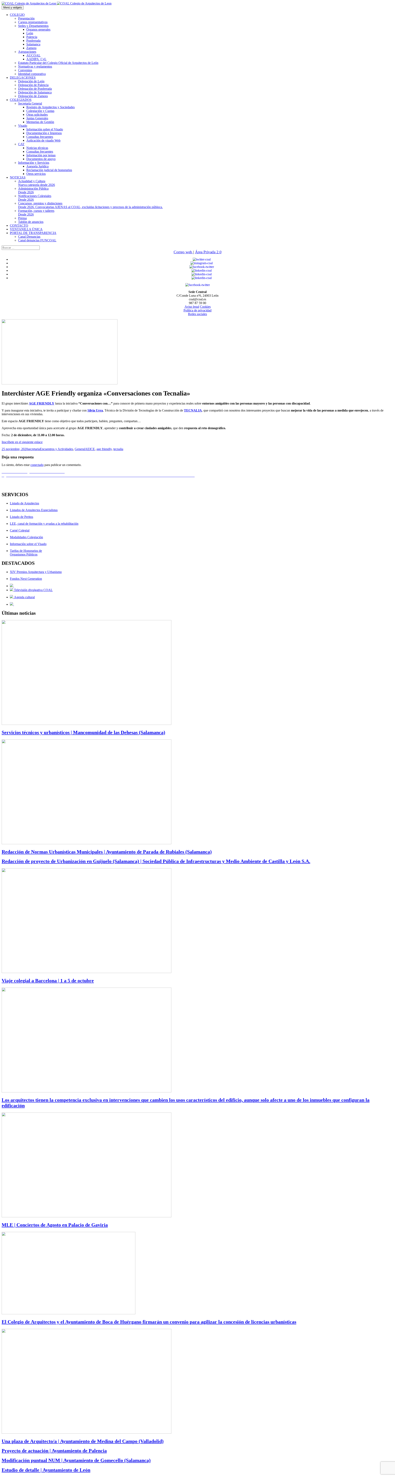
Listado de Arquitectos (24, 503)
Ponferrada (33, 40)
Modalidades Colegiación (26, 537)
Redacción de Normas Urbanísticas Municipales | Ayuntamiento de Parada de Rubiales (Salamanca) (107, 851)
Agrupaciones (27, 51)
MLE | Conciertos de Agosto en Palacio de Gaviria (55, 1225)
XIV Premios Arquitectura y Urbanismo (36, 572)
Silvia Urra (95, 410)
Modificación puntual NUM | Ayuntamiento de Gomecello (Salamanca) (76, 1460)
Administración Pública (33, 190)
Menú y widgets (12, 7)
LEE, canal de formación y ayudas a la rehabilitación (44, 523)
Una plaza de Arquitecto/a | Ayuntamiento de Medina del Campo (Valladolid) (83, 1441)
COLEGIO (17, 14)
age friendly (104, 449)
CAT (21, 144)
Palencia (31, 37)
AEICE (90, 449)
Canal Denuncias (29, 236)
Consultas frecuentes (39, 136)
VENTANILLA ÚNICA (26, 229)
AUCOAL (33, 55)
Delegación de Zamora (33, 96)
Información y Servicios (33, 162)
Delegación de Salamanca (35, 92)
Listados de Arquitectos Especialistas (34, 510)
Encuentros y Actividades (56, 449)
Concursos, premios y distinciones (90, 205)
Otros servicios (36, 173)
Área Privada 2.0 (208, 252)
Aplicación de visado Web (43, 140)
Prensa (22, 218)
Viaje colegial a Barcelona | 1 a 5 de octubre (48, 980)
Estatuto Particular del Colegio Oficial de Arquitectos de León (58, 63)
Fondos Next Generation (26, 578)
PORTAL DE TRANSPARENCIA (33, 233)
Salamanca (33, 44)
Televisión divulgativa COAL (33, 590)
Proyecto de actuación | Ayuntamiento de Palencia (54, 1450)
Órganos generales (38, 29)
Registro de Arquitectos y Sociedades (50, 107)
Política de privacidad (197, 310)
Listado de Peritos (21, 517)
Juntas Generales (37, 118)
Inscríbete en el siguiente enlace (22, 442)
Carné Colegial (19, 530)
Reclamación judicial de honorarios (49, 170)
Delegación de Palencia (33, 85)
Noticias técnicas (37, 148)
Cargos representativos (33, 22)
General (80, 449)
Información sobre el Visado (44, 129)
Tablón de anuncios (30, 222)
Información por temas (41, 155)
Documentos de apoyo (41, 159)
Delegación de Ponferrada (35, 88)
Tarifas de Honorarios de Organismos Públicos (26, 552)
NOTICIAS (18, 177)
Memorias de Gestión (40, 122)
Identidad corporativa (32, 74)
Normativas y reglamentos (35, 66)
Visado (22, 125)
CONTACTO (19, 225)
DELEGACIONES (23, 77)
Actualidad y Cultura (36, 183)
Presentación (26, 18)
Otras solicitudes (37, 114)
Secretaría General (30, 103)
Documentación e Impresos (44, 133)
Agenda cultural (24, 597)
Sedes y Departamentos (33, 26)
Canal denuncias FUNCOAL (37, 240)
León (29, 33)
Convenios (25, 70)
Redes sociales (197, 314)
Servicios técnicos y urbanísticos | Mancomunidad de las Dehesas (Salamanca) (83, 732)
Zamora (31, 48)
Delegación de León (31, 81)
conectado (37, 465)
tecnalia (118, 449)
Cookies (205, 306)
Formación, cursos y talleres (36, 212)
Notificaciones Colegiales (34, 197)
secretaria (34, 449)
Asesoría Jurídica (37, 166)
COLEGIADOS (20, 99)
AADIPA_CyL (36, 59)
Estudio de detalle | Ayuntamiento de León (46, 1470)
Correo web (183, 252)
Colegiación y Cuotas (40, 111)
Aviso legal (192, 306)
